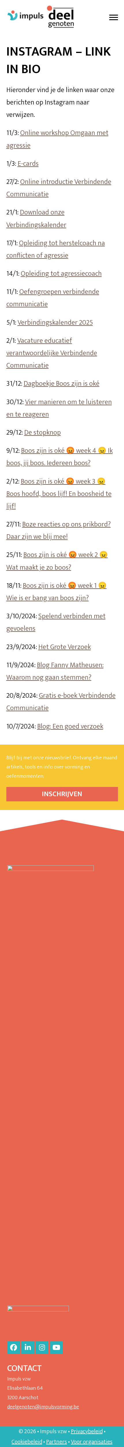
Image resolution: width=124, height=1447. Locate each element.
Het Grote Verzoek (64, 647)
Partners (56, 1442)
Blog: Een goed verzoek (70, 726)
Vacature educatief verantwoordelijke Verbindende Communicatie (51, 353)
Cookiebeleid (27, 1442)
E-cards (28, 164)
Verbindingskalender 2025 (55, 322)
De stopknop (42, 432)
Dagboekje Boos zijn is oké (61, 383)
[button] (113, 17)
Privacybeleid (87, 1431)
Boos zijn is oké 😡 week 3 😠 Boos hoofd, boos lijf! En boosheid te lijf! (59, 494)
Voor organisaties (91, 1442)
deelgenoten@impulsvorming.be (43, 1407)
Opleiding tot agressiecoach (61, 273)
